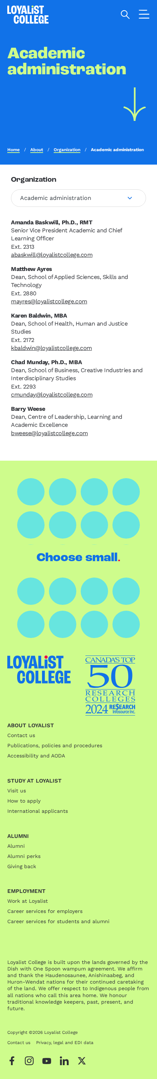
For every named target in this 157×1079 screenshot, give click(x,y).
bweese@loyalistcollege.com (49, 433)
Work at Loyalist (27, 901)
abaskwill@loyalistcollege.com (51, 254)
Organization (67, 149)
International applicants (37, 811)
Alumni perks (24, 856)
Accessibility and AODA (36, 756)
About (36, 149)
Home (13, 149)
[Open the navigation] (144, 15)
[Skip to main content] (134, 104)
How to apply (24, 801)
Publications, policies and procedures (54, 745)
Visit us (16, 791)
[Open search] (125, 14)
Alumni (16, 846)
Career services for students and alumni (58, 921)
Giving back (21, 866)
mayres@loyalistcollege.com (49, 301)
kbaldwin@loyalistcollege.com (51, 347)
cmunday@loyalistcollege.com (51, 394)
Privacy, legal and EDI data (64, 1042)
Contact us (21, 735)
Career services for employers (45, 911)
